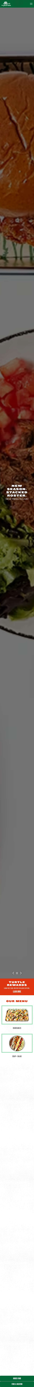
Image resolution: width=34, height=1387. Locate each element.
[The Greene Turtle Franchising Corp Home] (8, 3)
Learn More (17, 991)
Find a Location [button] (17, 1384)
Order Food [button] (17, 1378)
